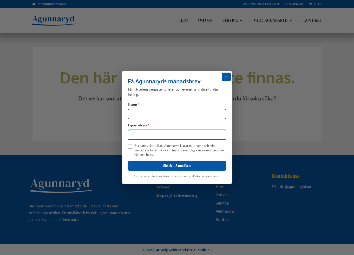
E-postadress (138, 125)
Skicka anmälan (177, 165)
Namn (133, 104)
